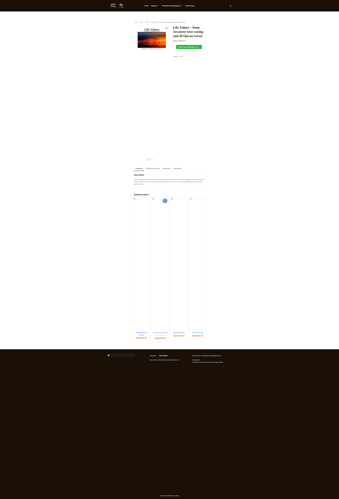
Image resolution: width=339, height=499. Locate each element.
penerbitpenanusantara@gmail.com (211, 355)
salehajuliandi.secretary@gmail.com (168, 360)
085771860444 (163, 355)
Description (139, 168)
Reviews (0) (166, 168)
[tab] (139, 168)
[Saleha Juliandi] (112, 5)
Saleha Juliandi (174, 496)
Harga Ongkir (177, 168)
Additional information (153, 168)
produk (181, 56)
